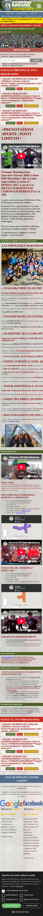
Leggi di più (19, 886)
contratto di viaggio (33, 16)
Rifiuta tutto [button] (31, 906)
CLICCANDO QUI (7, 657)
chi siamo (10, 13)
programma (10, 89)
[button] (21, 911)
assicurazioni (21, 13)
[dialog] (21, 894)
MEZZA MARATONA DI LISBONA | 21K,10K (21, 25)
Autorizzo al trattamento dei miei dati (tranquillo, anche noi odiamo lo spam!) (20, 64)
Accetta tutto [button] (11, 906)
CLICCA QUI (26, 511)
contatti (33, 13)
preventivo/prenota (31, 89)
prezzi (20, 89)
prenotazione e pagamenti (11, 16)
